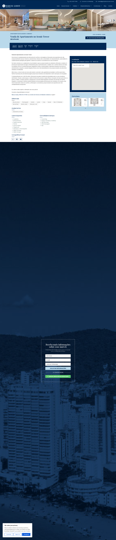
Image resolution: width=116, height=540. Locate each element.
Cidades (75, 6)
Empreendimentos (85, 6)
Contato (110, 6)
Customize (8, 534)
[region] (17, 530)
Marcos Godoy (15, 94)
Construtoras (97, 6)
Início (58, 6)
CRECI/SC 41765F (23, 94)
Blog (105, 6)
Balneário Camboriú (26, 33)
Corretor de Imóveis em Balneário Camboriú (40, 94)
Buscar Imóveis (65, 6)
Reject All (18, 534)
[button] (2, 20)
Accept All (26, 534)
